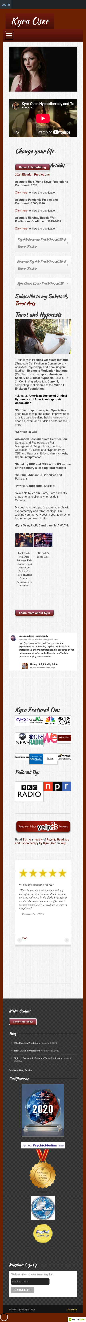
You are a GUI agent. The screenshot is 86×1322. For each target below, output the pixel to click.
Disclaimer (72, 1309)
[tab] (43, 243)
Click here (21, 192)
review (38, 839)
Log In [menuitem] (6, 4)
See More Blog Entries (20, 1070)
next (66, 940)
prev (19, 940)
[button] (24, 561)
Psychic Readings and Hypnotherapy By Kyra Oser (42, 841)
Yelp (63, 843)
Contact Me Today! (23, 1021)
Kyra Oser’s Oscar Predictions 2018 (40, 283)
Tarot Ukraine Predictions (27, 1050)
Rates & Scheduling (32, 167)
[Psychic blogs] (43, 1184)
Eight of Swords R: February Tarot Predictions (38, 1058)
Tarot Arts (25, 303)
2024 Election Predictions (27, 1042)
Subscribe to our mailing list (32, 1274)
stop (24, 938)
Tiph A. (27, 839)
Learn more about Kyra (34, 613)
